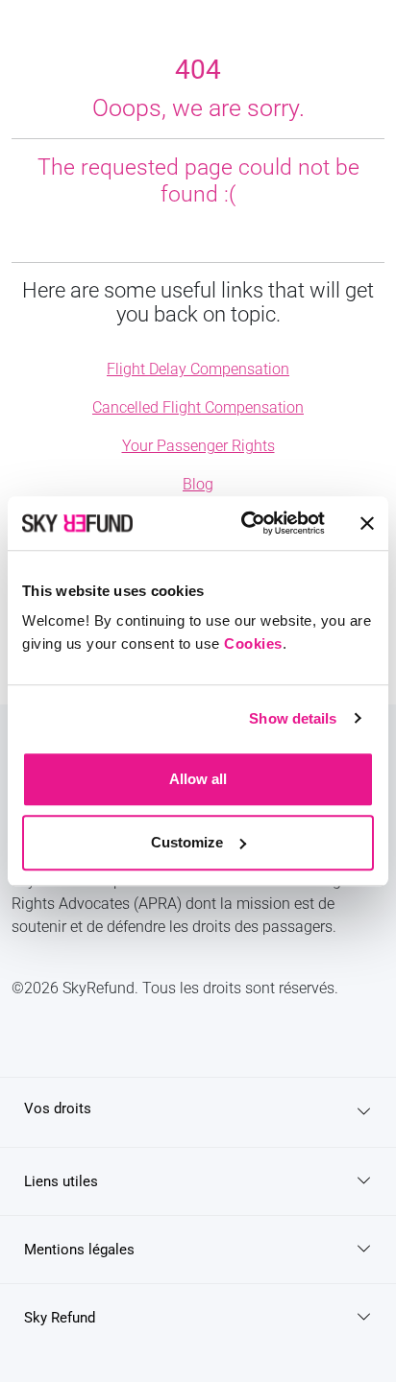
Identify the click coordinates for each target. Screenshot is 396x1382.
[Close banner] (367, 523)
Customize (187, 842)
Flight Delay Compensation (198, 369)
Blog (198, 484)
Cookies (253, 643)
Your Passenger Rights (198, 446)
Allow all (198, 779)
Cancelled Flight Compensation (198, 407)
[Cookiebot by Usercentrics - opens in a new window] (245, 523)
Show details (292, 718)
